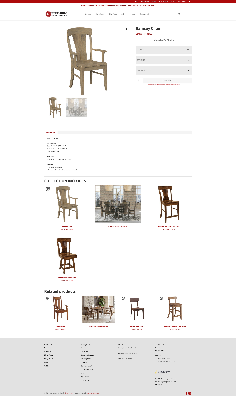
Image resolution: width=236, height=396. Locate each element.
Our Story (84, 351)
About (136, 1)
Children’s (47, 351)
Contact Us (173, 1)
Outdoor (132, 14)
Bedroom (88, 14)
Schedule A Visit (86, 366)
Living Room (113, 14)
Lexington (113, 5)
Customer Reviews (87, 355)
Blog (179, 1)
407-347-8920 (159, 350)
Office (123, 14)
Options (141, 60)
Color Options (144, 1)
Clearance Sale (144, 14)
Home (83, 348)
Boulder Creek (125, 5)
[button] (126, 29)
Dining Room (99, 14)
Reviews (153, 1)
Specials (184, 1)
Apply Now (158, 384)
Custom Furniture (163, 1)
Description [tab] (50, 132)
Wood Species (144, 70)
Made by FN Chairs (164, 40)
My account (85, 377)
